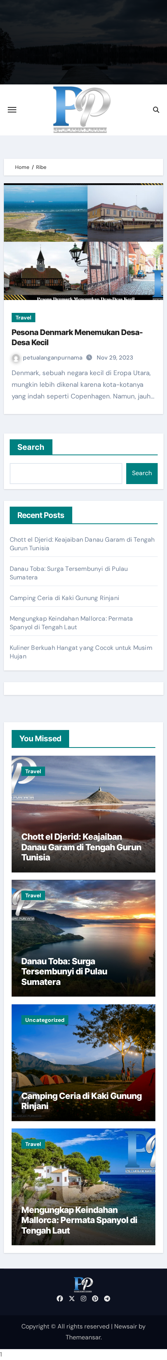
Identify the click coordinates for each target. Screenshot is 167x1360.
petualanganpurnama (53, 357)
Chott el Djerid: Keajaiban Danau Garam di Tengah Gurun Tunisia (81, 847)
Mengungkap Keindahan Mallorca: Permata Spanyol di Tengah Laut (71, 622)
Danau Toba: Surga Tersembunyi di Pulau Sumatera (64, 971)
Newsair (125, 1326)
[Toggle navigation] (12, 109)
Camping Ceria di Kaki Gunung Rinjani (64, 598)
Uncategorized (44, 1019)
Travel (23, 317)
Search (31, 447)
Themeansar (83, 1337)
